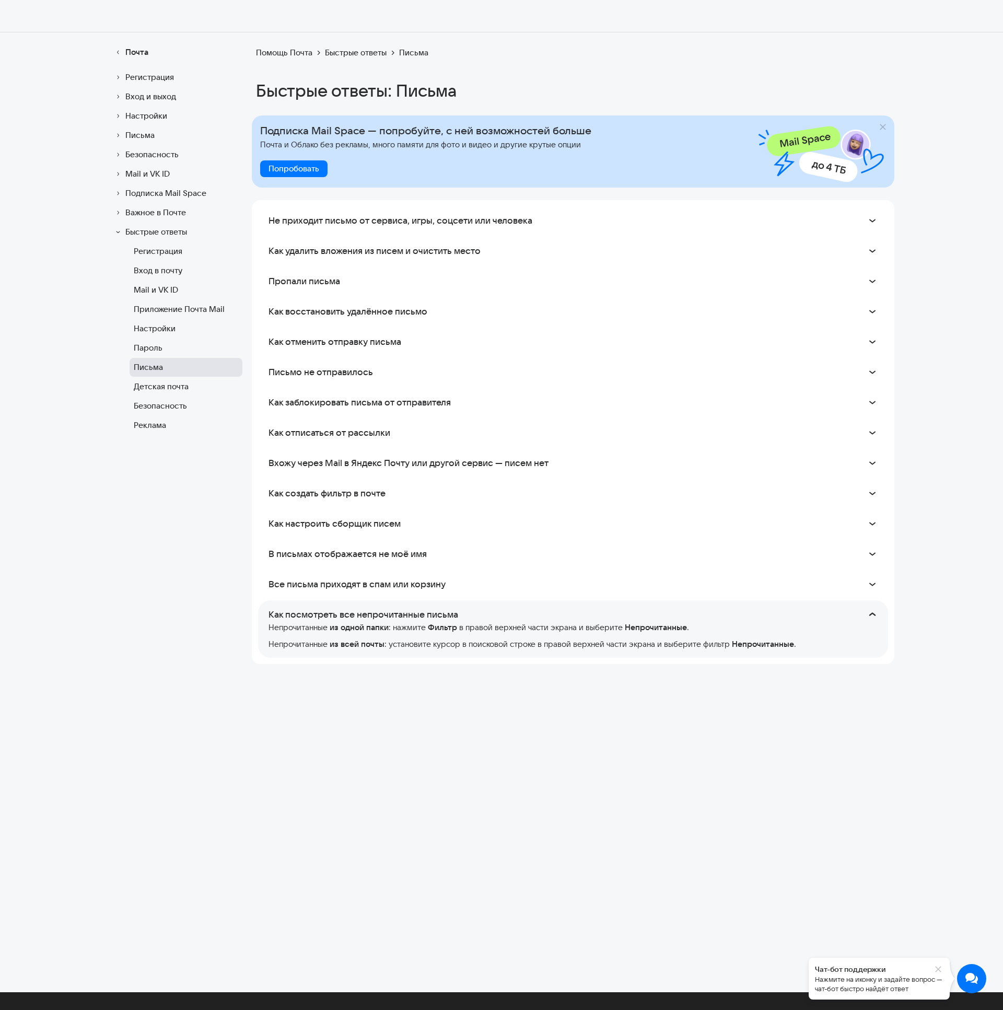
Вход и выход (150, 96)
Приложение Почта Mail (179, 309)
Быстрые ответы (156, 232)
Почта (136, 52)
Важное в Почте (155, 212)
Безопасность (152, 154)
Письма (140, 135)
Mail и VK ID (147, 174)
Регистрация (149, 77)
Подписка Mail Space (165, 193)
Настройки (146, 116)
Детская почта (161, 386)
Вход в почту (158, 270)
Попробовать (294, 168)
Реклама (150, 425)
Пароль (148, 348)
